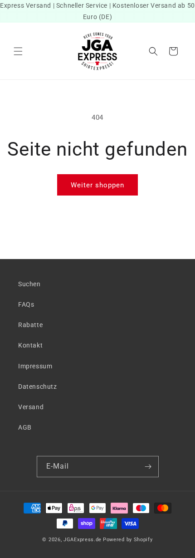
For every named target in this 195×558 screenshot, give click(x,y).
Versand (31, 407)
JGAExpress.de (82, 540)
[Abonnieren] (148, 466)
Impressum (35, 366)
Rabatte (30, 324)
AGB (25, 427)
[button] (18, 51)
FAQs (26, 304)
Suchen (29, 284)
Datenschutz (37, 386)
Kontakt (30, 345)
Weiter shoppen (97, 185)
